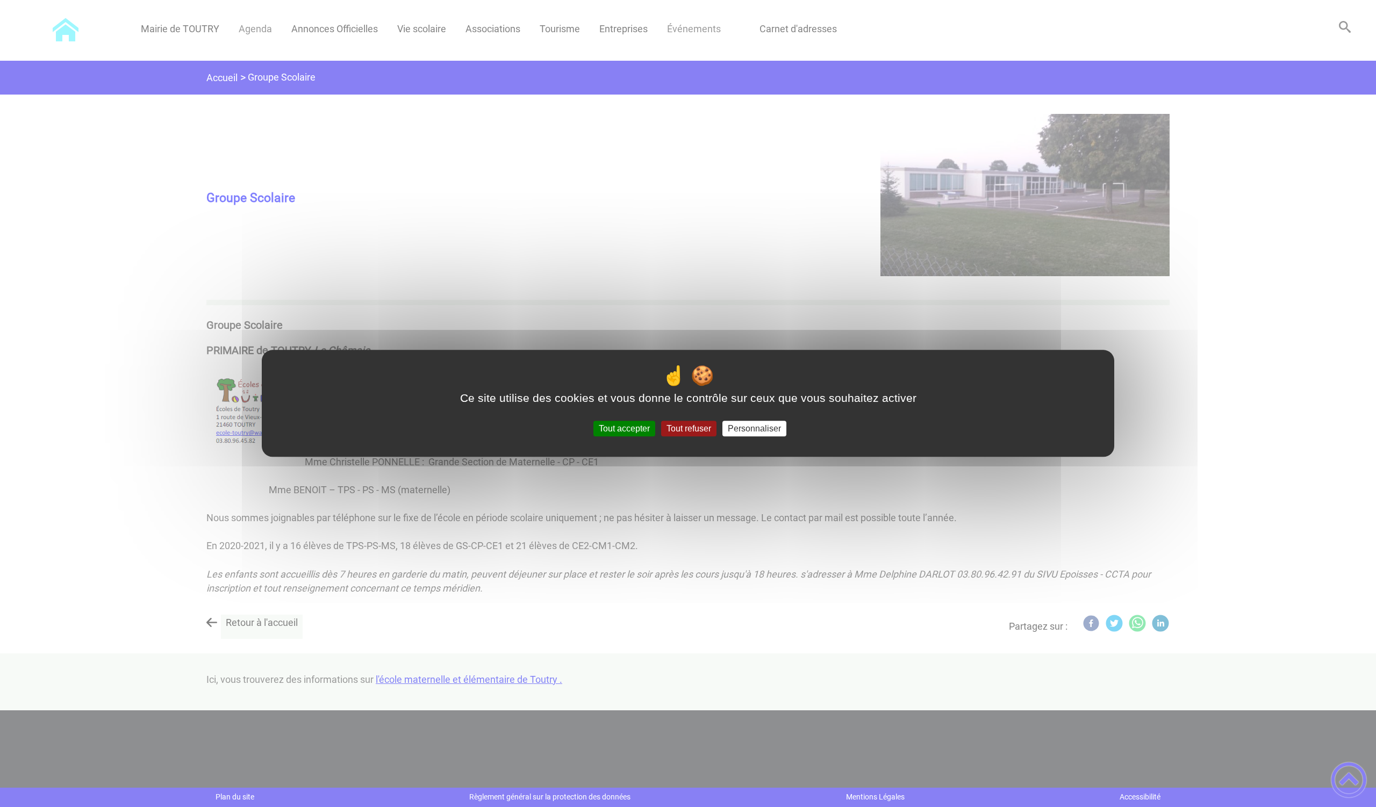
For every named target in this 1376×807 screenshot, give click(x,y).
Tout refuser (688, 428)
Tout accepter (624, 428)
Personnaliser (754, 428)
